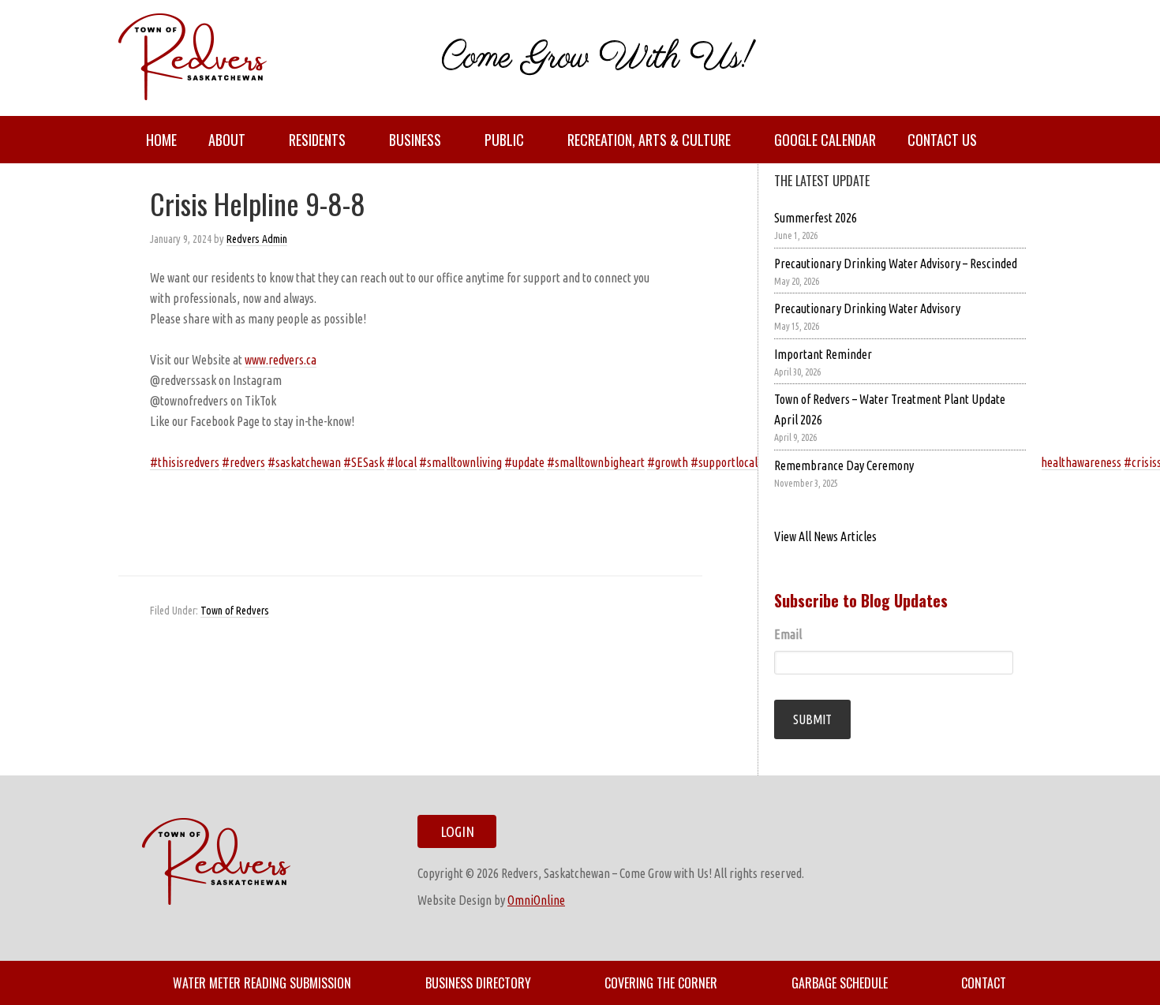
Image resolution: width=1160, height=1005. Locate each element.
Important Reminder (823, 354)
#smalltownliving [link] (460, 462)
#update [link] (524, 462)
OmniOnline (536, 900)
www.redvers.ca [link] (280, 360)
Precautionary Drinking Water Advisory (867, 308)
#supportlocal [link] (724, 462)
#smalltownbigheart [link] (596, 462)
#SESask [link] (363, 462)
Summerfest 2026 (815, 218)
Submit (812, 719)
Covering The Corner (660, 982)
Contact (983, 982)
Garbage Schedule (839, 982)
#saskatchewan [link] (304, 462)
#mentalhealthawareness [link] (1060, 462)
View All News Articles (825, 536)
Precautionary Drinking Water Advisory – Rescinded (895, 263)
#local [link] (402, 462)
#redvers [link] (243, 462)
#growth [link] (667, 462)
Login (457, 831)
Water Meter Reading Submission (262, 982)
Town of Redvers (234, 610)
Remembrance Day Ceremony (844, 465)
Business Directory (478, 982)
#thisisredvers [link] (184, 462)
